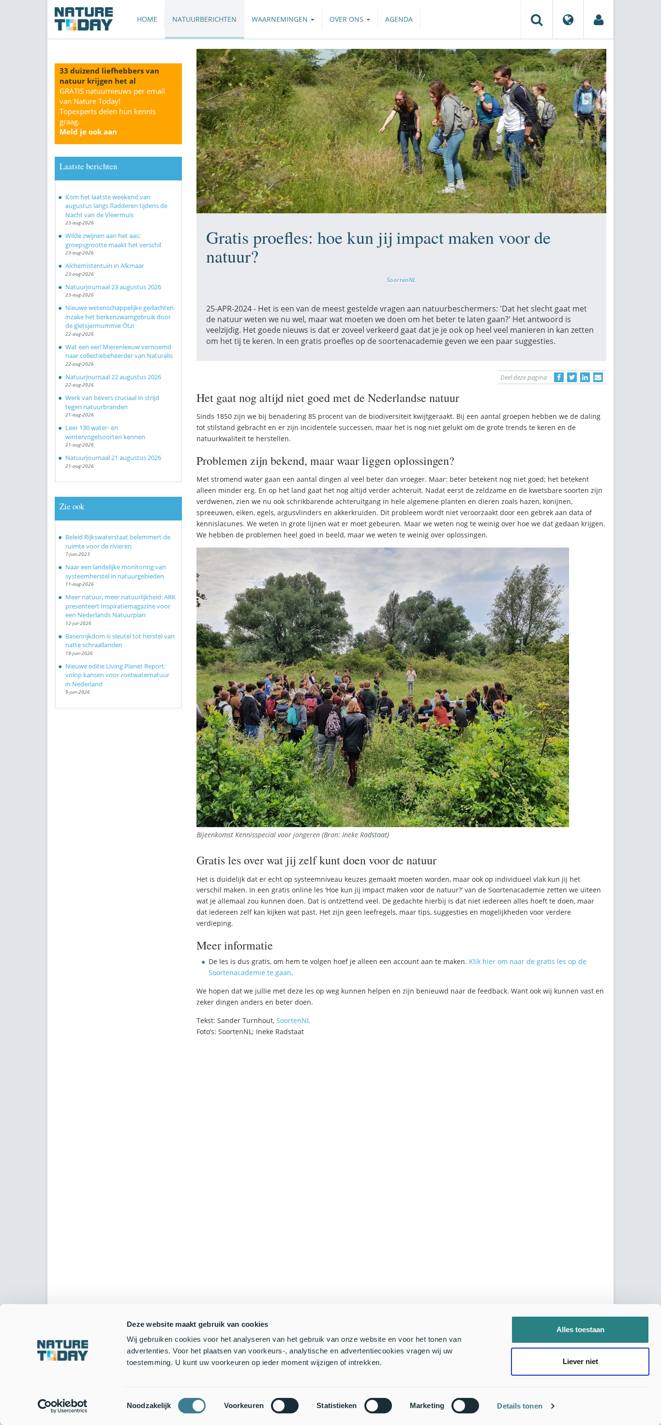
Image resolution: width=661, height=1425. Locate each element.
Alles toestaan (580, 1329)
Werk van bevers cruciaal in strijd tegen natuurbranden (112, 402)
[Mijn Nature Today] (599, 19)
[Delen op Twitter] (572, 377)
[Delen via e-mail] (598, 377)
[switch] (285, 1405)
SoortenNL (401, 279)
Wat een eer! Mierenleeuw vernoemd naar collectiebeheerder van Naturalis (119, 351)
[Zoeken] (537, 19)
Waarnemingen (281, 19)
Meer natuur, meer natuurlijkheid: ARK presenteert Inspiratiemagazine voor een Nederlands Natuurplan (120, 606)
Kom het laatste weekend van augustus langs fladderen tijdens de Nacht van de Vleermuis (116, 206)
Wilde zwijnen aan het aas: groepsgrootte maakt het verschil (113, 240)
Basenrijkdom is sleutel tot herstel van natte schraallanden (120, 641)
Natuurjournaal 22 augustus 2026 (113, 376)
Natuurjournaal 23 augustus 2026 (113, 286)
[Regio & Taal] (568, 19)
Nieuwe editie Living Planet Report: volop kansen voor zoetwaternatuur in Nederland (117, 675)
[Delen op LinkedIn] (585, 377)
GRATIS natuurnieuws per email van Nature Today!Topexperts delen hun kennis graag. (112, 111)
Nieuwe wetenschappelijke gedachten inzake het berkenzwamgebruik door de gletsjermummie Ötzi (119, 316)
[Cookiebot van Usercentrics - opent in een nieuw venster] (62, 1406)
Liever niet (580, 1361)
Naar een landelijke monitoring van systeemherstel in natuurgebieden (115, 571)
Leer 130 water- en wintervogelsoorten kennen (105, 432)
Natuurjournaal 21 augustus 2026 (113, 457)
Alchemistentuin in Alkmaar (104, 265)
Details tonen (519, 1406)
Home (147, 19)
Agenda (399, 19)
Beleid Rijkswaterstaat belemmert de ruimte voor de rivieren (117, 541)
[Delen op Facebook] (559, 377)
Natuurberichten (204, 19)
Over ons (347, 19)
